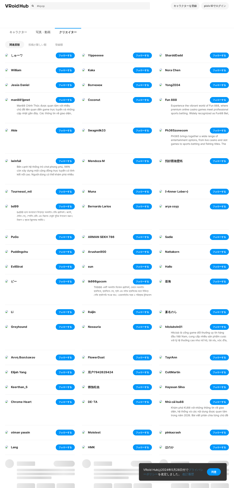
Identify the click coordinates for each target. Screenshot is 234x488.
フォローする (65, 55)
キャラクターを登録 (185, 5)
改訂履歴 (188, 474)
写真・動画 (43, 32)
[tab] (18, 32)
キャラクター (18, 32)
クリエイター (68, 32)
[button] (14, 44)
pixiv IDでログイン (215, 5)
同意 (213, 471)
